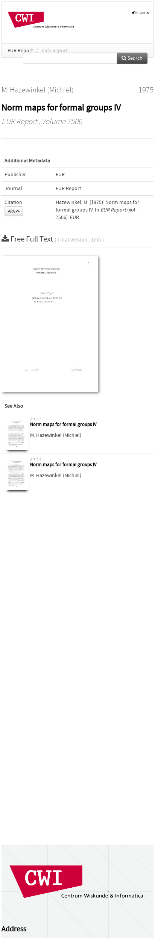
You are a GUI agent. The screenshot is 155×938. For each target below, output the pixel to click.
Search (134, 58)
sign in (142, 13)
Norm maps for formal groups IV (63, 424)
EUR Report (20, 51)
